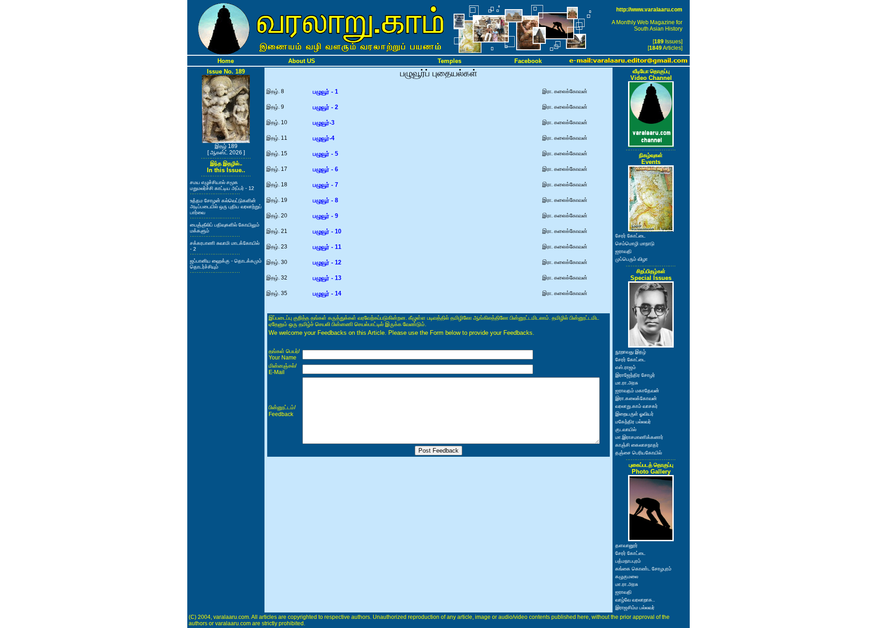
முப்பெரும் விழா (631, 259)
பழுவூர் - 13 (327, 277)
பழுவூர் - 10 (327, 231)
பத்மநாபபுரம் (628, 561)
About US (301, 61)
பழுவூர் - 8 (325, 200)
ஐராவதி (623, 251)
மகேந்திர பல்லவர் (633, 421)
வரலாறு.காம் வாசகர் (636, 406)
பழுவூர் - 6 (325, 169)
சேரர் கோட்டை (630, 235)
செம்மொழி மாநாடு (635, 243)
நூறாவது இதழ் (630, 351)
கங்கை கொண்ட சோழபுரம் (643, 568)
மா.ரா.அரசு (626, 382)
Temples (449, 61)
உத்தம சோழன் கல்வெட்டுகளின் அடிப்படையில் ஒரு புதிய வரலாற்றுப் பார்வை (226, 206)
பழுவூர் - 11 (327, 246)
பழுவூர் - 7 (325, 184)
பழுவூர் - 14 (327, 293)
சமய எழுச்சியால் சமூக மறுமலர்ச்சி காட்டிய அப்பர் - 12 (222, 185)
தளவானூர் (626, 545)
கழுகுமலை (626, 576)
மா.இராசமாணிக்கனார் (639, 437)
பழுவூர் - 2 (325, 107)
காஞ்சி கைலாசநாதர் (637, 445)
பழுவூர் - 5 (325, 153)
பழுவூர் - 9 (325, 215)
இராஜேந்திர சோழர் (635, 375)
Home (225, 61)
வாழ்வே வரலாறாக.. (635, 599)
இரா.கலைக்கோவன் (636, 398)
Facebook (528, 61)
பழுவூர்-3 (323, 122)
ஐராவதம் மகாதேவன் (637, 390)
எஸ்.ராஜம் (625, 367)
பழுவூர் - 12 (327, 262)
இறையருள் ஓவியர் (634, 414)
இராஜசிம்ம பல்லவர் (635, 607)
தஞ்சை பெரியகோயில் (638, 452)
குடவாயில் (625, 429)
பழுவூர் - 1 (325, 91)
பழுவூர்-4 (323, 138)
